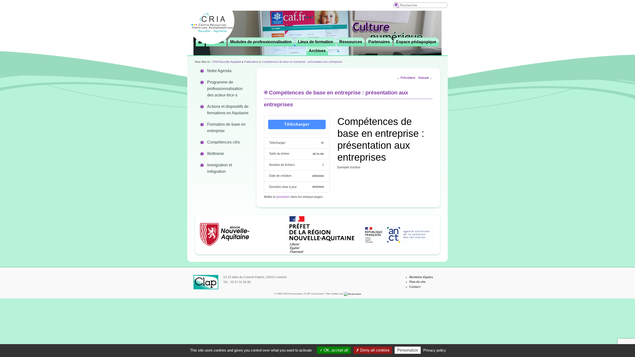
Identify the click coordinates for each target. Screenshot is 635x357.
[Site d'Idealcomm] (352, 293)
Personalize (407, 350)
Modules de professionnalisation (261, 42)
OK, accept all (335, 350)
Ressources (350, 42)
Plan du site (417, 282)
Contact (414, 287)
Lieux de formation (315, 42)
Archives (317, 51)
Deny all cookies (374, 350)
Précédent (406, 78)
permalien (283, 197)
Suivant (425, 78)
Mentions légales (421, 277)
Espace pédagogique (416, 42)
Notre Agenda (219, 71)
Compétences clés (223, 142)
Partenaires (379, 42)
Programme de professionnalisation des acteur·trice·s (225, 88)
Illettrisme (215, 153)
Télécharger (297, 124)
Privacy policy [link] (434, 350)
